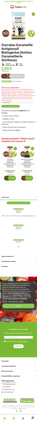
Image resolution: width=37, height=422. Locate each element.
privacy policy (23, 341)
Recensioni (5, 197)
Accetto (18, 306)
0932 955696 (7, 387)
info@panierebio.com (9, 389)
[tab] (18, 197)
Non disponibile (17, 76)
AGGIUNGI (12, 178)
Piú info (4, 301)
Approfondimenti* (8, 256)
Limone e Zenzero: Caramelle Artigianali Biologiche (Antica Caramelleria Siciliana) (27, 163)
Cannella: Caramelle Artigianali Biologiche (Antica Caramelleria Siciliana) (10, 163)
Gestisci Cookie (22, 408)
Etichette (5, 266)
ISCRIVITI (18, 346)
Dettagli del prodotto (9, 261)
